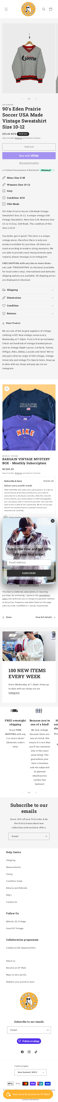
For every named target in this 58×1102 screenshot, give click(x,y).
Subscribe (29, 573)
